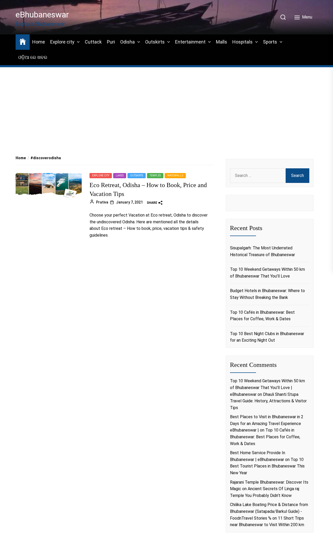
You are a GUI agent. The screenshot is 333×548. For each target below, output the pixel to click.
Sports (270, 42)
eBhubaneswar (42, 15)
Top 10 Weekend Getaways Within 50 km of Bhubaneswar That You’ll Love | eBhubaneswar (267, 387)
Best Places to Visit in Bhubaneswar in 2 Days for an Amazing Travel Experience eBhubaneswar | (266, 423)
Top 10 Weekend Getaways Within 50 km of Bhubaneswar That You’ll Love (267, 273)
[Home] (23, 41)
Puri (111, 42)
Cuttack (93, 42)
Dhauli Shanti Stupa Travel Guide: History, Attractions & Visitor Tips (268, 401)
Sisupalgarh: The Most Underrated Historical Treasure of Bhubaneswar (262, 251)
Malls (221, 42)
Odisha (127, 42)
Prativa (102, 202)
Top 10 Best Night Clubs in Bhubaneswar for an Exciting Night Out (267, 337)
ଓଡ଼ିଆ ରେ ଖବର (32, 57)
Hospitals (242, 42)
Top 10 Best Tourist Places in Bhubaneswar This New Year (267, 466)
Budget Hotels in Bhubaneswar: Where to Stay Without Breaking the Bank (267, 294)
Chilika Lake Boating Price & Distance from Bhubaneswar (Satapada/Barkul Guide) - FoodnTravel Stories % (269, 511)
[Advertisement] (166, 104)
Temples (155, 175)
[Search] (283, 17)
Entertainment (190, 42)
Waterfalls (175, 175)
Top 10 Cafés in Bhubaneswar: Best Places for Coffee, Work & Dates (262, 316)
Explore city (62, 42)
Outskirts (155, 42)
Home (38, 42)
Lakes (120, 175)
